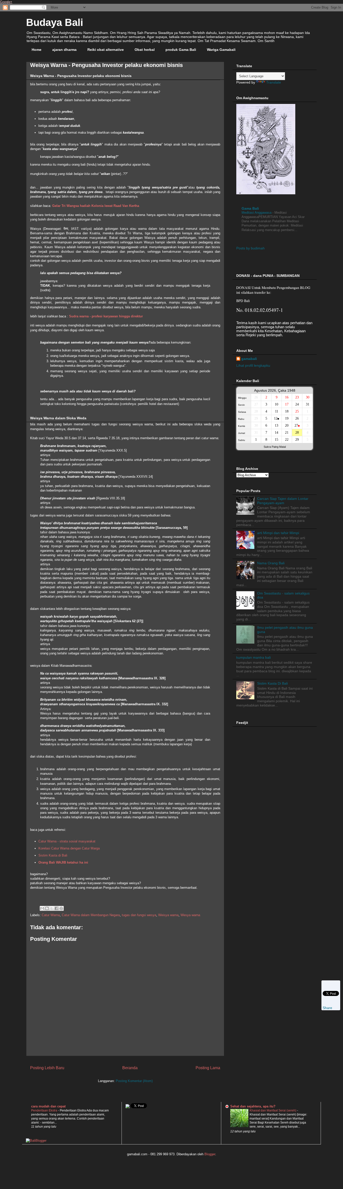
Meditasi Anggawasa (257, 212)
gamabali (249, 359)
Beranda (130, 1068)
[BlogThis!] (46, 908)
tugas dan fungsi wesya (139, 915)
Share (327, 1008)
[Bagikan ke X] (51, 908)
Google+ (6, 2)
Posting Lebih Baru (47, 1068)
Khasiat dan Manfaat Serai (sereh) (273, 1110)
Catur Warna (51, 915)
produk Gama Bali (180, 50)
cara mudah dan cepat (48, 1106)
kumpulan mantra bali (253, 657)
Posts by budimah (250, 248)
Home (36, 50)
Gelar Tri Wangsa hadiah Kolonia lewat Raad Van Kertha (95, 206)
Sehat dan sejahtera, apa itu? (252, 1106)
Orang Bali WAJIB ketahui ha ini (63, 862)
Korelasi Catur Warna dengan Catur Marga (69, 848)
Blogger (209, 1154)
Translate (273, 82)
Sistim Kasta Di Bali (272, 683)
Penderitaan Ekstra (44, 1110)
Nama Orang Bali (270, 563)
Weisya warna (168, 915)
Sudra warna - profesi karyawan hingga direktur (106, 316)
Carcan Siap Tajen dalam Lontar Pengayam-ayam (282, 501)
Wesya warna (190, 915)
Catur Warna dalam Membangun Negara (91, 915)
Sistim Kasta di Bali (52, 855)
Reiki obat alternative (105, 50)
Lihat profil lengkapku (253, 365)
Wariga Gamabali (221, 50)
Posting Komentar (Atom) (134, 1081)
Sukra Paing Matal (275, 446)
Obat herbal (145, 50)
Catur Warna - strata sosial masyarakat (66, 841)
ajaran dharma (64, 50)
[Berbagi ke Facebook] (56, 908)
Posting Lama (208, 1068)
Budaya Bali (54, 22)
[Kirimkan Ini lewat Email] (42, 908)
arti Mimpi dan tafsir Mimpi (278, 533)
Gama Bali (250, 208)
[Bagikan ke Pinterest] (61, 908)
